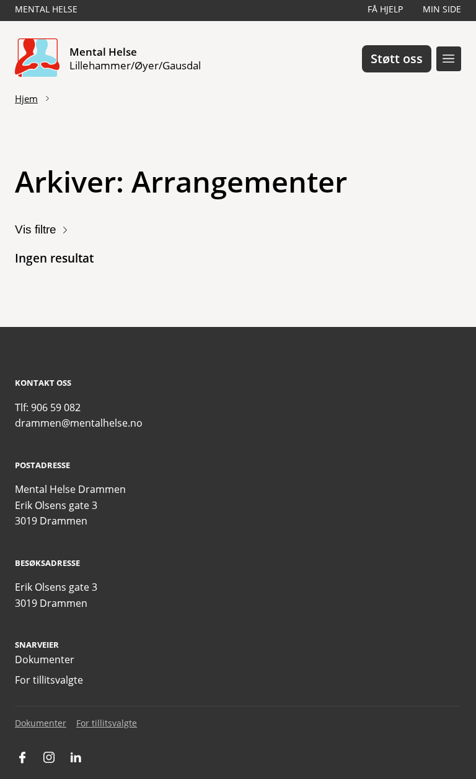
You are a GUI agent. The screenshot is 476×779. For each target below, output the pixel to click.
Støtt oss (397, 58)
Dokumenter (44, 659)
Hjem (26, 98)
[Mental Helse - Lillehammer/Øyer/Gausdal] (37, 58)
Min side (442, 9)
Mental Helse (46, 9)
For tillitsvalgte (49, 680)
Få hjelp (385, 9)
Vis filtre (35, 229)
